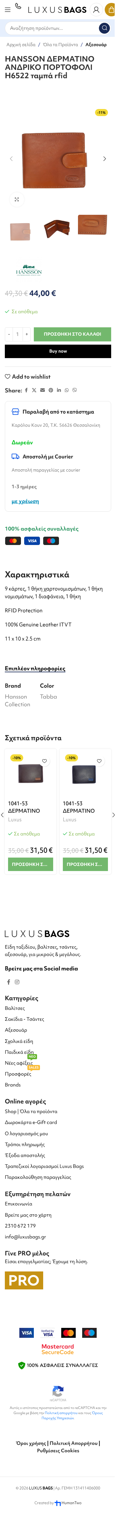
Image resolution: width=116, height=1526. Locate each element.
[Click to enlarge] (17, 199)
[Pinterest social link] (51, 390)
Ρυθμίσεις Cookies (58, 1450)
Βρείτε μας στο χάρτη (28, 1215)
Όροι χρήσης (31, 1443)
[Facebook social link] (26, 390)
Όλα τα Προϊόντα (60, 44)
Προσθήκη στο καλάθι (72, 334)
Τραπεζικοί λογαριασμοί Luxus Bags (44, 1166)
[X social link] (34, 390)
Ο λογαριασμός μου (26, 1133)
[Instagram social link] (17, 982)
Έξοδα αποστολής (25, 1155)
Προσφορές (22, 1073)
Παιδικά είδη (19, 1052)
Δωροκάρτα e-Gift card (31, 1122)
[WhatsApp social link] (67, 390)
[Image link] (37, 933)
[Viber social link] (75, 390)
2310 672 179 (20, 1226)
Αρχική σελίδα (20, 44)
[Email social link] (42, 390)
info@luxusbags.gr (25, 1237)
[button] (11, 158)
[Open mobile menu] (8, 9)
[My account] (96, 9)
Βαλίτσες (15, 1008)
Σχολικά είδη (19, 1041)
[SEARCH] (104, 28)
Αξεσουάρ (96, 44)
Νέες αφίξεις (20, 1062)
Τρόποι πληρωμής (25, 1144)
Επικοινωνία (18, 1204)
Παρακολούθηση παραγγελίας (38, 1177)
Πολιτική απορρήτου (61, 1413)
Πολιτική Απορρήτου (74, 1443)
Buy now (58, 351)
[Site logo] (57, 9)
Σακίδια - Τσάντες (24, 1019)
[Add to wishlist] (44, 761)
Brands (13, 1085)
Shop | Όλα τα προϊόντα (31, 1111)
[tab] (35, 668)
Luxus (15, 819)
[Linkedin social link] (59, 390)
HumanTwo (72, 1502)
